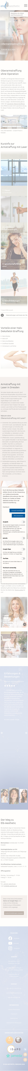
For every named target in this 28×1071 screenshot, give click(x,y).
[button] (17, 510)
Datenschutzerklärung (9, 502)
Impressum (6, 507)
